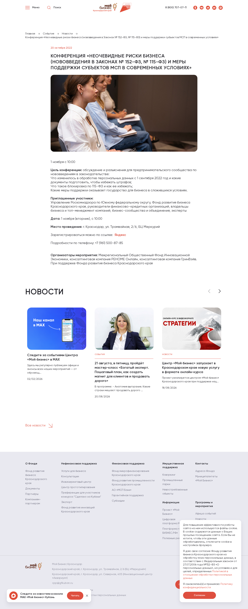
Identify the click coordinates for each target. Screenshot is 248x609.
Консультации (70, 476)
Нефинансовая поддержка (79, 463)
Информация (170, 502)
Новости (200, 519)
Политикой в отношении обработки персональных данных (207, 575)
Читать (75, 595)
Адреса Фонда (205, 471)
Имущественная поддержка (173, 465)
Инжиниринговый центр (76, 482)
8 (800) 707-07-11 (176, 7)
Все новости (35, 425)
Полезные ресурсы (174, 538)
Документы (32, 488)
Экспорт (66, 502)
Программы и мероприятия (204, 504)
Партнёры (31, 494)
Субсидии (118, 501)
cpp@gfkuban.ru (62, 583)
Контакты (201, 463)
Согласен (199, 595)
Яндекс (120, 235)
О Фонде (31, 463)
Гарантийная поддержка (128, 495)
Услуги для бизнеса (73, 471)
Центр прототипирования (78, 487)
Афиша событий (205, 513)
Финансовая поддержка (128, 463)
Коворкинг (168, 475)
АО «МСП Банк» (121, 490)
